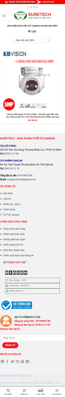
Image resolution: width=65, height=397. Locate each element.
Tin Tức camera (11, 214)
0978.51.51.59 (11, 153)
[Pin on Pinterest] (22, 362)
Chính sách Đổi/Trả (13, 244)
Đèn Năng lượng (44, 382)
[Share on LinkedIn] (27, 362)
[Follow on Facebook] (28, 7)
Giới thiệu (8, 193)
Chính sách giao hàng (14, 228)
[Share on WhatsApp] (2, 362)
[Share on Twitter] (12, 362)
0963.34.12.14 (11, 168)
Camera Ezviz (25, 382)
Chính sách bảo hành (14, 234)
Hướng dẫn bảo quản (14, 239)
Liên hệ (7, 198)
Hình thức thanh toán (13, 250)
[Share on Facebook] (7, 362)
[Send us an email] (37, 7)
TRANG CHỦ (24, 375)
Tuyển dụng (9, 209)
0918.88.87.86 (25, 175)
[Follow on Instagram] (31, 7)
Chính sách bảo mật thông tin (18, 255)
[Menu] (4, 15)
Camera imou (7, 382)
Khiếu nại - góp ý (12, 204)
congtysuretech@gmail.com (21, 179)
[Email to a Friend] (17, 362)
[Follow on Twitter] (34, 7)
